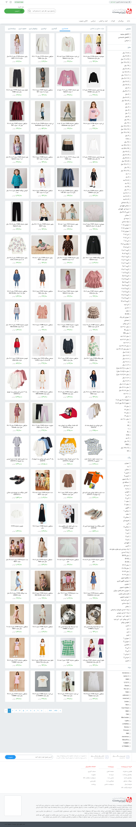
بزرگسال (121, 21)
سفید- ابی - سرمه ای (122, 616)
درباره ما (111, 775)
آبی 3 (127, 648)
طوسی (127, 492)
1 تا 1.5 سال (125, 75)
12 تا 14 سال (125, 448)
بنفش (127, 606)
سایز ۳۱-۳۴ (125, 565)
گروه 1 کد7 (125, 266)
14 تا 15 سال (125, 132)
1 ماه (127, 174)
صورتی (127, 463)
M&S (127, 711)
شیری (127, 660)
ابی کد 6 (126, 237)
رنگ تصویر (125, 479)
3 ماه (127, 177)
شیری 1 (126, 473)
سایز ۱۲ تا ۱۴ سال (124, 390)
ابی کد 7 (126, 241)
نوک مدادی (125, 221)
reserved (126, 698)
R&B (127, 733)
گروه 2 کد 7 (125, 292)
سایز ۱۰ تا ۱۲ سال (124, 387)
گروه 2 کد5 (125, 285)
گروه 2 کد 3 (125, 279)
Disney (126, 727)
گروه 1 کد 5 (125, 260)
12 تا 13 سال (125, 62)
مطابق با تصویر (124, 587)
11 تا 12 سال (125, 164)
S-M (127, 435)
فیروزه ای (126, 520)
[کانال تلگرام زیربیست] (6, 2)
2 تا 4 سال (126, 151)
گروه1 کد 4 (125, 253)
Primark (126, 730)
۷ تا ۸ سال (126, 358)
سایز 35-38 (125, 555)
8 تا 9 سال (126, 56)
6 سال (127, 94)
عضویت (93, 775)
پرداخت (93, 784)
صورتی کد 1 (125, 225)
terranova (125, 673)
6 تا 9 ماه (126, 180)
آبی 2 (127, 498)
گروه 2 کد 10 (125, 301)
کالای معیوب (83, 21)
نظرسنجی (93, 781)
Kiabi (127, 692)
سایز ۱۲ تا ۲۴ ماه (124, 346)
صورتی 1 (126, 638)
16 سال (126, 142)
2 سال (127, 104)
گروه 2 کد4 (125, 282)
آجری (127, 546)
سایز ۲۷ (126, 409)
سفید (127, 311)
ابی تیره (126, 304)
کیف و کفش (103, 21)
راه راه (127, 488)
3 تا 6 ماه (126, 199)
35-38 (127, 314)
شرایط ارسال (128, 784)
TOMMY (126, 743)
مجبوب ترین (22, 28)
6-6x (127, 139)
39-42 (127, 559)
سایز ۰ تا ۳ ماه (124, 327)
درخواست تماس (109, 784)
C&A (127, 714)
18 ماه (127, 186)
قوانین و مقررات (127, 771)
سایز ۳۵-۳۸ (125, 568)
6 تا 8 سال (126, 158)
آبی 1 (127, 495)
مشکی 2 (126, 517)
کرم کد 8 (126, 247)
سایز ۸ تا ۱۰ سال (124, 384)
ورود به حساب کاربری (122, 2)
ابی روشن (126, 323)
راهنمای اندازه (128, 778)
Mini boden (125, 717)
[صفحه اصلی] (116, 11)
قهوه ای (126, 543)
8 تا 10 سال (125, 161)
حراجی (93, 21)
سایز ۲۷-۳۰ (125, 574)
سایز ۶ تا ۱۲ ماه (124, 339)
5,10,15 (126, 682)
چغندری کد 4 (125, 244)
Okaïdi (127, 686)
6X (128, 451)
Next (127, 705)
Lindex (126, 701)
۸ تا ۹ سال (126, 362)
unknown (126, 695)
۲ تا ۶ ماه (126, 343)
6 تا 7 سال (126, 53)
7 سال (127, 113)
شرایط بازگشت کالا (126, 787)
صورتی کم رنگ (124, 317)
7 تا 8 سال (126, 91)
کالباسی (126, 645)
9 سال (127, 136)
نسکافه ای (126, 482)
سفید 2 (126, 504)
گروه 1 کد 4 (125, 257)
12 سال (126, 123)
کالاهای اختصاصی (123, 37)
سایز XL (126, 330)
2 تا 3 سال (126, 81)
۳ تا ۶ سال (126, 381)
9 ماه (127, 438)
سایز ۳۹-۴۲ (125, 571)
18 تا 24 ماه (125, 148)
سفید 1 (126, 501)
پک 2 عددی (125, 552)
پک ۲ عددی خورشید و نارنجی (120, 610)
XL (128, 432)
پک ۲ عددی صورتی (123, 613)
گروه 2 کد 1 (125, 272)
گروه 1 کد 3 (125, 250)
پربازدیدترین (12, 28)
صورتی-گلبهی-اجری (123, 581)
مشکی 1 (126, 511)
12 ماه (127, 183)
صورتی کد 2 (125, 228)
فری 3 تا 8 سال (124, 212)
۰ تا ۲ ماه (126, 393)
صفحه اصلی (110, 771)
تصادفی (126, 320)
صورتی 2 (126, 641)
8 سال (127, 116)
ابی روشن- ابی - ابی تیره (121, 619)
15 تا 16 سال (125, 171)
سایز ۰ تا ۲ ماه (125, 419)
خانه (128, 21)
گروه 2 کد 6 (125, 288)
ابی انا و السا (125, 600)
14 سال (126, 65)
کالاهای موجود (124, 34)
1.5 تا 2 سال (125, 78)
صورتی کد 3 (125, 231)
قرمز (127, 635)
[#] (84, 799)
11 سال (126, 190)
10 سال (126, 120)
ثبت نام (113, 2)
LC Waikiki (125, 746)
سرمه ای (126, 218)
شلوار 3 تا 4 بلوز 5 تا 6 (122, 403)
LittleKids (125, 724)
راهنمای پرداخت (127, 775)
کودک (113, 21)
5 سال (127, 88)
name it (126, 676)
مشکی (127, 215)
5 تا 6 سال (126, 97)
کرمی (127, 625)
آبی (128, 524)
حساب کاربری (92, 771)
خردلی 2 (126, 657)
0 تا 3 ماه (126, 196)
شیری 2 (126, 476)
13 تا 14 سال (125, 129)
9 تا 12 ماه (125, 72)
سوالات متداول (127, 781)
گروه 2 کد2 (125, 276)
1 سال (127, 397)
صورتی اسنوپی (124, 597)
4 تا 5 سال (126, 69)
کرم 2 (127, 536)
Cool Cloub (125, 708)
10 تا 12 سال (125, 126)
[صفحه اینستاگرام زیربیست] (10, 2)
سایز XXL (126, 333)
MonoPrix (125, 740)
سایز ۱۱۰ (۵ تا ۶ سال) (123, 371)
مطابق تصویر (125, 578)
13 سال (126, 167)
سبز (128, 629)
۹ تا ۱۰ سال (126, 365)
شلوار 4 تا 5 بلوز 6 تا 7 (122, 400)
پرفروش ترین (33, 28)
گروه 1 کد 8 (125, 269)
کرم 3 (127, 539)
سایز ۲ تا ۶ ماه (125, 336)
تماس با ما (111, 778)
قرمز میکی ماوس (124, 594)
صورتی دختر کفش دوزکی (121, 590)
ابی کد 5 (126, 234)
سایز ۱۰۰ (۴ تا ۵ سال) (122, 368)
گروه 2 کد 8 (125, 295)
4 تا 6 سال (126, 155)
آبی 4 (127, 651)
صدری (127, 307)
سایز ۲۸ (126, 413)
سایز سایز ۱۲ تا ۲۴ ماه (122, 349)
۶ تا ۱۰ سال (126, 378)
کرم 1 (127, 533)
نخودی (127, 584)
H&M (127, 679)
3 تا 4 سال (126, 85)
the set (126, 689)
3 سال (127, 107)
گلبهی (127, 508)
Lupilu (127, 721)
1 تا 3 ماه (126, 193)
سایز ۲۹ (126, 416)
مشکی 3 (126, 527)
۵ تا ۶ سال (126, 352)
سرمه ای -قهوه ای (123, 209)
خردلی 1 (126, 654)
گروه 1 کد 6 (125, 263)
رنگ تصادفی (125, 202)
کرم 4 (127, 530)
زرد (128, 466)
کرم (128, 632)
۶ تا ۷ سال (126, 355)
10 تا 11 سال (125, 59)
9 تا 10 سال (125, 100)
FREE (127, 444)
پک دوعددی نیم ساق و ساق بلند (119, 549)
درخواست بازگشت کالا (89, 778)
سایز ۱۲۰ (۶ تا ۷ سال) (122, 374)
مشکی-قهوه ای (124, 206)
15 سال (126, 441)
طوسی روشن (125, 622)
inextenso (125, 736)
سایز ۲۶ (126, 406)
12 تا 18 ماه (125, 145)
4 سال (127, 110)
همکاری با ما (110, 781)
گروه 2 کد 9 (125, 298)
